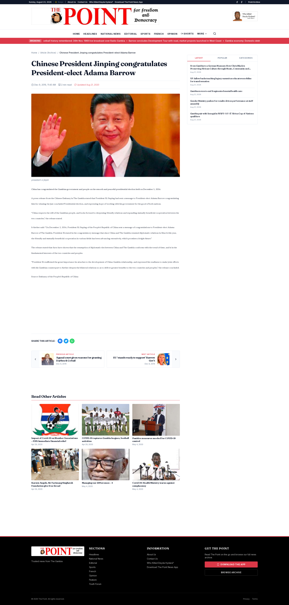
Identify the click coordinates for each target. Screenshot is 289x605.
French (159, 34)
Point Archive (254, 2)
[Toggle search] (214, 33)
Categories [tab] (245, 58)
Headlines (90, 34)
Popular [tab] (222, 58)
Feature (93, 579)
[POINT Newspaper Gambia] (237, 2)
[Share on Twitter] (66, 341)
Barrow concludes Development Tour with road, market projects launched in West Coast (161, 40)
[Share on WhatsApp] (72, 341)
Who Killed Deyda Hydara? (101, 2)
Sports (145, 34)
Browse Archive (231, 572)
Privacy (246, 599)
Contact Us (82, 2)
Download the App (233, 564)
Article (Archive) (48, 52)
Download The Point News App (129, 2)
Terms (255, 599)
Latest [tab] (199, 58)
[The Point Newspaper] (242, 2)
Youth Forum (95, 584)
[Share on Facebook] (60, 341)
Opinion (172, 34)
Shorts (189, 33)
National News (111, 34)
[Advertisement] (105, 308)
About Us (72, 2)
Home (76, 34)
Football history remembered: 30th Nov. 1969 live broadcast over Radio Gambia (69, 40)
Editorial (130, 34)
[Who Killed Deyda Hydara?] (245, 16)
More (200, 33)
